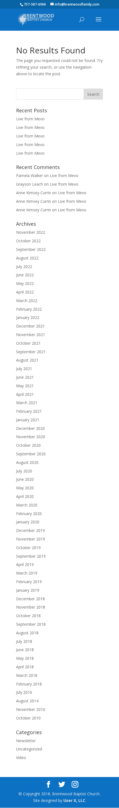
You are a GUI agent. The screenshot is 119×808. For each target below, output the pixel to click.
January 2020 (27, 521)
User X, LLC (74, 800)
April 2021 (25, 394)
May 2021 (25, 385)
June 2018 (25, 649)
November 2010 (30, 709)
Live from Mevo (30, 118)
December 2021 (30, 326)
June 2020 (25, 479)
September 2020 (31, 453)
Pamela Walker (29, 175)
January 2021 (27, 419)
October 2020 (28, 445)
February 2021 (29, 411)
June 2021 (25, 377)
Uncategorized (29, 749)
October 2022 (28, 240)
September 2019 (31, 556)
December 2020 (30, 428)
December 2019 (30, 530)
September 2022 (31, 249)
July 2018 (24, 641)
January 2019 (27, 590)
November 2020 (30, 436)
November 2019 (30, 539)
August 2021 (27, 360)
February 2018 (29, 684)
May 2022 (25, 283)
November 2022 (30, 232)
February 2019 (29, 581)
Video (21, 757)
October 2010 (28, 718)
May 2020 (25, 487)
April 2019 (25, 564)
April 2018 (25, 666)
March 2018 (26, 675)
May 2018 (25, 658)
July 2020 (24, 471)
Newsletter (26, 740)
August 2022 (27, 258)
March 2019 (26, 573)
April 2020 (25, 496)
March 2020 (26, 505)
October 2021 (28, 343)
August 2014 (27, 700)
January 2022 (27, 317)
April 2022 (25, 292)
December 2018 (30, 598)
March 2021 (26, 402)
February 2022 (29, 309)
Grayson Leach (29, 184)
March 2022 (26, 300)
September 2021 (31, 351)
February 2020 (29, 513)
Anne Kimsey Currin (33, 192)
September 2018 (31, 624)
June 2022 (25, 274)
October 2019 (28, 547)
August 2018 (27, 632)
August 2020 (27, 462)
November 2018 (30, 607)
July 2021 (24, 368)
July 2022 (24, 266)
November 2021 (30, 334)
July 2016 (24, 692)
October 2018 (28, 615)
